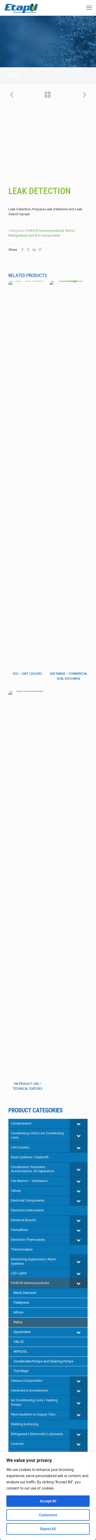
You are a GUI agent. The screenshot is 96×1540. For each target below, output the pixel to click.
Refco (70, 230)
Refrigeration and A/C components (34, 235)
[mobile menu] (89, 7)
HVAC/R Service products (45, 230)
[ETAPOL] (21, 7)
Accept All (48, 1501)
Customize (48, 1515)
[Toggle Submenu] (79, 1123)
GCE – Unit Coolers (27, 674)
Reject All (48, 1529)
